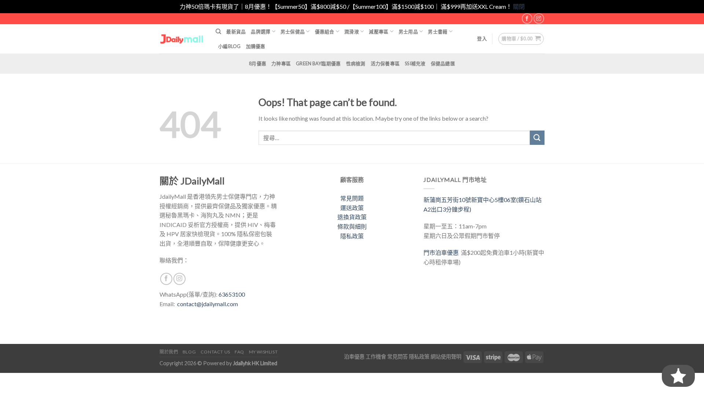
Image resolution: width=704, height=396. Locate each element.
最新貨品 (236, 31)
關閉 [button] (519, 6)
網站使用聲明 (445, 356)
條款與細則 (352, 226)
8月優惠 (257, 63)
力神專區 (281, 63)
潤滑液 (351, 31)
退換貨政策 (352, 216)
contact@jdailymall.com (207, 303)
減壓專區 (378, 31)
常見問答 (397, 356)
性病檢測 (356, 63)
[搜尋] (218, 31)
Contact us (215, 352)
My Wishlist (263, 352)
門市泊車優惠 (442, 252)
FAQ (239, 352)
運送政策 (352, 207)
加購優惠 (255, 46)
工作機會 (376, 356)
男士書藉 (437, 31)
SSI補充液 (415, 63)
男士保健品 (292, 31)
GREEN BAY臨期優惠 (318, 63)
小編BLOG (229, 46)
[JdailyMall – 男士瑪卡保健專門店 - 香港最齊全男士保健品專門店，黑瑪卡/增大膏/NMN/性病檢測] (182, 38)
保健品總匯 (443, 63)
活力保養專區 (385, 63)
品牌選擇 (260, 31)
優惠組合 (324, 31)
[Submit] (537, 138)
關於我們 (169, 352)
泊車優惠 (354, 356)
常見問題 (352, 198)
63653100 (232, 294)
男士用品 (408, 31)
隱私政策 (352, 235)
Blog (189, 352)
